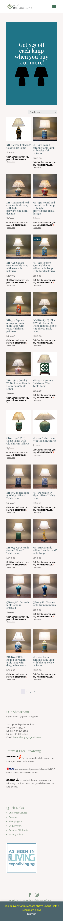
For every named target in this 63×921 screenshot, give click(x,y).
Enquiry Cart (15, 826)
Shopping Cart (16, 821)
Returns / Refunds (18, 830)
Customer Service (18, 813)
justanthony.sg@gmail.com (27, 737)
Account (13, 817)
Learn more (11, 162)
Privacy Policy (16, 834)
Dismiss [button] (31, 913)
